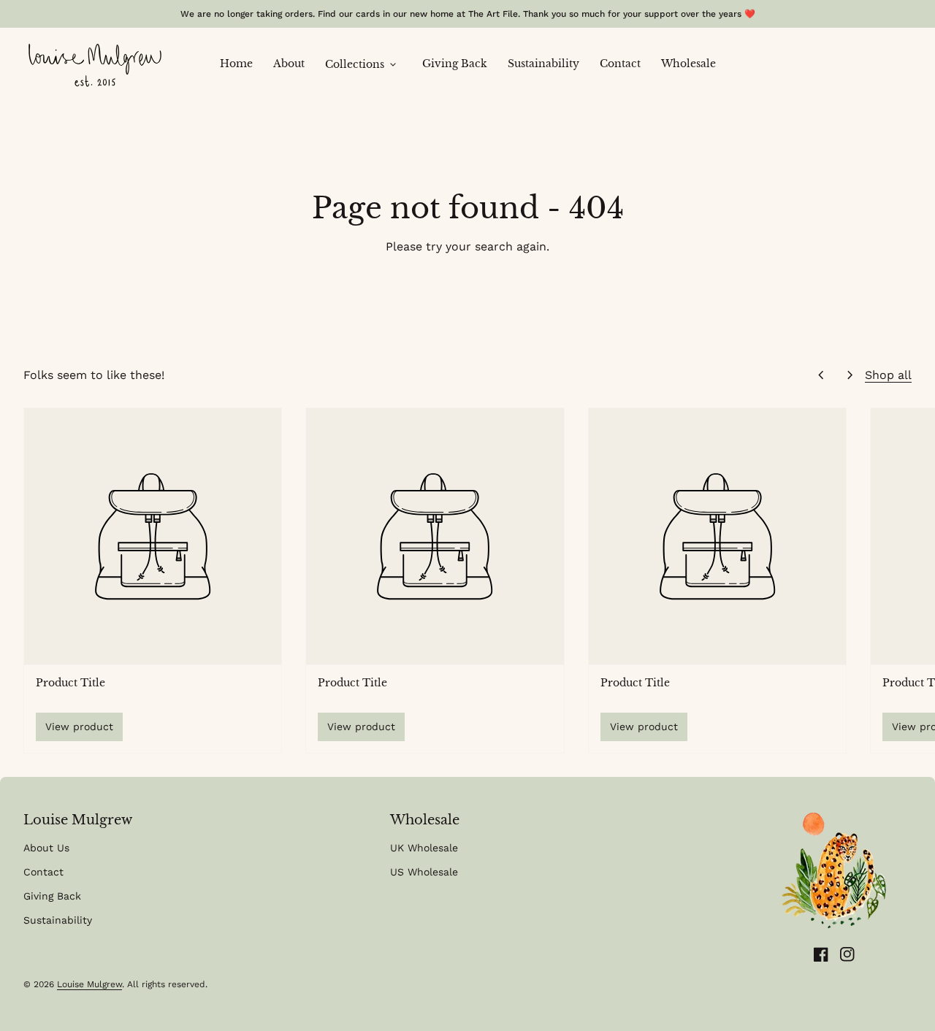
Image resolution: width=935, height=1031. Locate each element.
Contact (625, 63)
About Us (46, 848)
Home (241, 63)
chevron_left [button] (821, 375)
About (294, 63)
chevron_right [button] (850, 375)
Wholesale (688, 63)
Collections (362, 65)
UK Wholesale (424, 848)
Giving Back (459, 63)
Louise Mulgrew (89, 984)
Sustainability (548, 63)
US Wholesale (424, 872)
